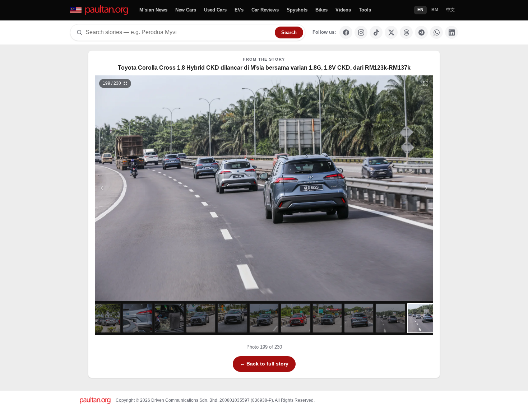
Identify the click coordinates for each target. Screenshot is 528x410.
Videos (343, 10)
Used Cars (215, 10)
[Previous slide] (137, 188)
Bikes (321, 10)
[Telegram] (421, 32)
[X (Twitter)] (391, 32)
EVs (239, 10)
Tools (365, 10)
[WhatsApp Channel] (436, 32)
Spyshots (297, 10)
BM (434, 9)
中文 (450, 9)
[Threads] (406, 32)
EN (420, 9)
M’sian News (153, 10)
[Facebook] (345, 32)
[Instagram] (361, 32)
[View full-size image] (425, 83)
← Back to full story (264, 364)
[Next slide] (391, 188)
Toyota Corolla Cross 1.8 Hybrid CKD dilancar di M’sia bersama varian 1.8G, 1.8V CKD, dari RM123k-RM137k (264, 68)
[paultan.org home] (99, 10)
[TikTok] (376, 32)
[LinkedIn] (451, 32)
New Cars (185, 10)
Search (289, 32)
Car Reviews (265, 10)
